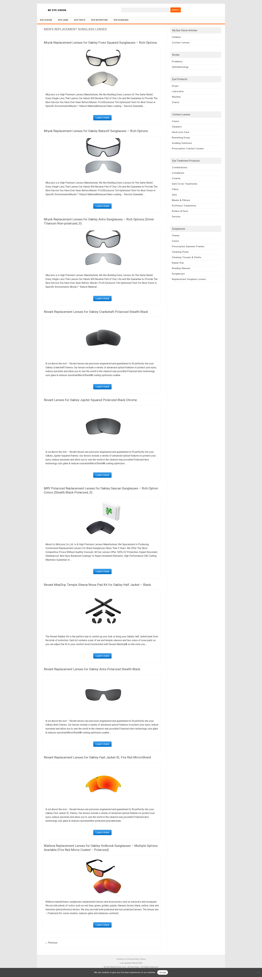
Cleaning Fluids (180, 252)
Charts (175, 102)
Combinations (179, 167)
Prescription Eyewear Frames (188, 246)
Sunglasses (178, 273)
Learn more (102, 117)
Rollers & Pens (180, 211)
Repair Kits (178, 262)
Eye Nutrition (99, 20)
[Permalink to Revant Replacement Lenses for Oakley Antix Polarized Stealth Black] (103, 695)
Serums (176, 216)
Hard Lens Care (180, 132)
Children (176, 37)
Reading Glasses (181, 268)
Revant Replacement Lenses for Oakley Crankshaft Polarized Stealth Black (96, 312)
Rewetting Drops (181, 137)
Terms (143, 959)
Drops (175, 86)
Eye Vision (46, 20)
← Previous (51, 942)
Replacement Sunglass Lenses (189, 279)
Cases (175, 121)
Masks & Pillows (181, 200)
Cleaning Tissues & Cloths (186, 257)
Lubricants (178, 91)
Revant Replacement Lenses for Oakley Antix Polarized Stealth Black (92, 669)
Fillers (175, 189)
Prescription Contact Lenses (188, 148)
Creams (176, 178)
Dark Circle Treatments (184, 183)
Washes (176, 96)
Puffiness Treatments (184, 205)
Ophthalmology (180, 67)
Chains (176, 235)
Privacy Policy (133, 959)
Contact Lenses (181, 42)
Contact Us (121, 959)
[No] (258, 972)
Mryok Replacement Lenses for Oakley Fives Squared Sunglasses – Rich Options (100, 42)
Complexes (178, 173)
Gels (174, 194)
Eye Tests (79, 20)
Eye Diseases (121, 20)
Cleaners (177, 126)
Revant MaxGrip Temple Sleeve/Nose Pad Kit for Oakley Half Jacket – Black (97, 585)
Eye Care (63, 20)
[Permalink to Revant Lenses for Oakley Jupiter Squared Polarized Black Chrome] (103, 426)
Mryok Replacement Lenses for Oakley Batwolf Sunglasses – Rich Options (96, 131)
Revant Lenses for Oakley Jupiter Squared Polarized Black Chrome (90, 400)
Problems (177, 61)
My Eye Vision (133, 967)
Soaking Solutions (182, 143)
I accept (162, 972)
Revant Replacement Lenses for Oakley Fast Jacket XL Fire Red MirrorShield (97, 757)
